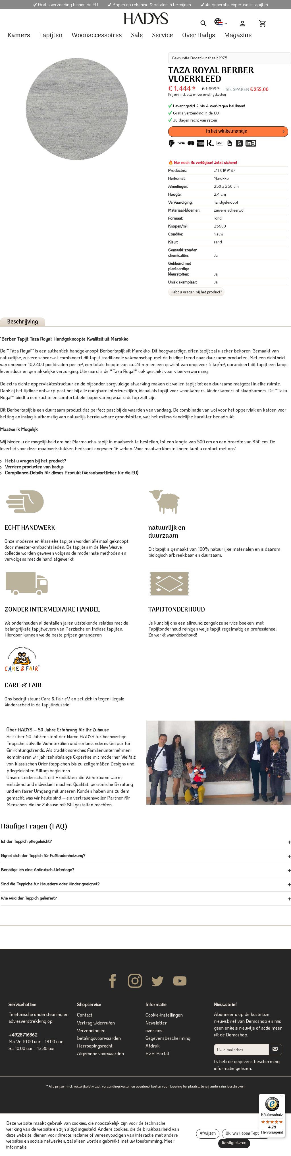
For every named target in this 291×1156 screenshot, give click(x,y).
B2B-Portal (157, 1053)
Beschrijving (22, 322)
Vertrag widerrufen (96, 1023)
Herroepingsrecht (95, 1046)
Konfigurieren (234, 1143)
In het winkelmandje (226, 131)
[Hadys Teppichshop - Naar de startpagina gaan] (145, 18)
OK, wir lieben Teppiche (246, 1133)
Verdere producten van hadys (34, 467)
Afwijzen (208, 1133)
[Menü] (281, 1097)
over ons (154, 1030)
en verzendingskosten (209, 94)
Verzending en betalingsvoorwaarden (99, 1034)
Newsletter (156, 1023)
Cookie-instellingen (164, 1015)
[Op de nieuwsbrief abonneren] (275, 1049)
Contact (84, 1015)
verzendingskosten (116, 1086)
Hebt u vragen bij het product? (196, 292)
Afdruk (153, 1046)
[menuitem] (203, 23)
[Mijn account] (242, 23)
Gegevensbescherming (168, 1038)
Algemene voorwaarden (100, 1053)
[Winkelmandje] (264, 23)
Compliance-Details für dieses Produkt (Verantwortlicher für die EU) (71, 472)
